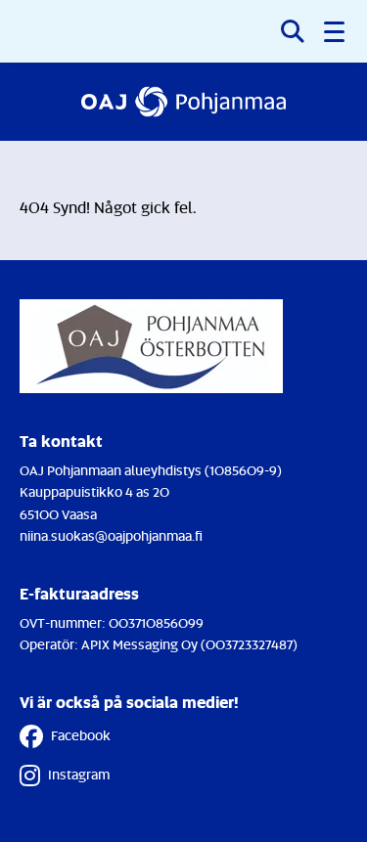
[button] (335, 31)
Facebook (81, 735)
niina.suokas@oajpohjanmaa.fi (111, 535)
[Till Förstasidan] (183, 101)
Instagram (79, 774)
